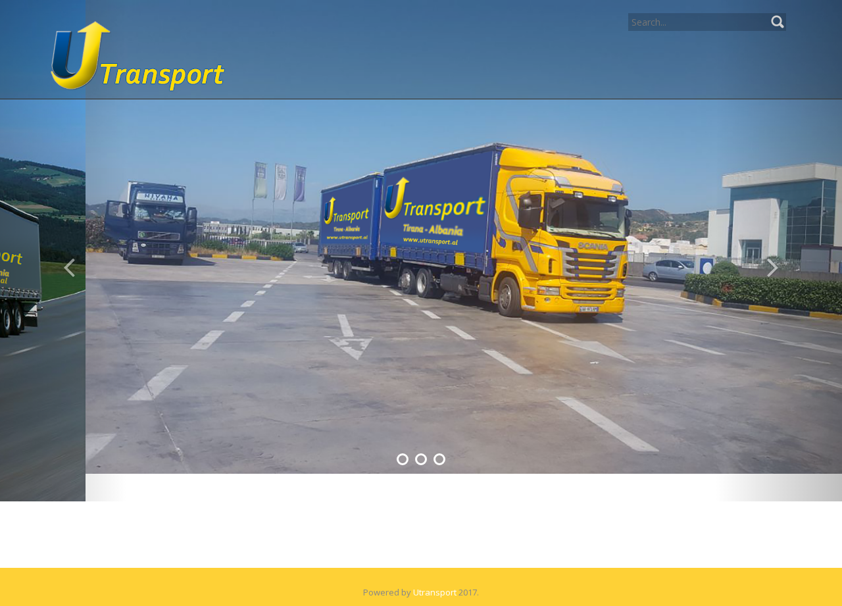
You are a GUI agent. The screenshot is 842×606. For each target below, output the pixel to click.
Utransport (435, 564)
